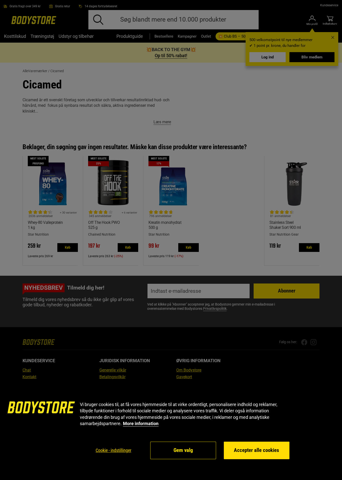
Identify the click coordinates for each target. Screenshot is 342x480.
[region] (171, 430)
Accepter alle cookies (256, 450)
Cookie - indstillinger (113, 450)
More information (140, 423)
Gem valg (183, 450)
